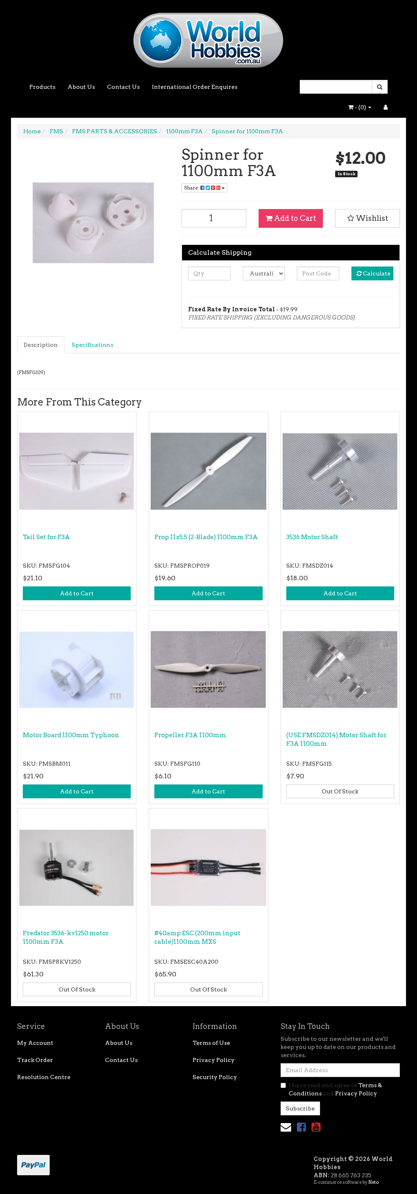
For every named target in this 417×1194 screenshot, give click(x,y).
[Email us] (286, 1127)
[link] (301, 1127)
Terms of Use (211, 1043)
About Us (81, 87)
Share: (192, 188)
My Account (35, 1043)
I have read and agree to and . (335, 1089)
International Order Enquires (194, 87)
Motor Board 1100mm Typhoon (71, 735)
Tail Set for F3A (46, 537)
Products (42, 87)
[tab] (41, 344)
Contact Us (123, 87)
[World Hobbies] (208, 37)
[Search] (380, 87)
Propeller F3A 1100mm (190, 735)
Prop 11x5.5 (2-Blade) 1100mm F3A (206, 537)
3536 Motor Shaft (312, 537)
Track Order (35, 1060)
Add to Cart (294, 218)
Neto (373, 1182)
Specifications (92, 344)
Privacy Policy (214, 1060)
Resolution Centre (43, 1077)
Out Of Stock (340, 791)
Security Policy (215, 1077)
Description (41, 344)
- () (360, 107)
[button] (367, 218)
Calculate (376, 273)
